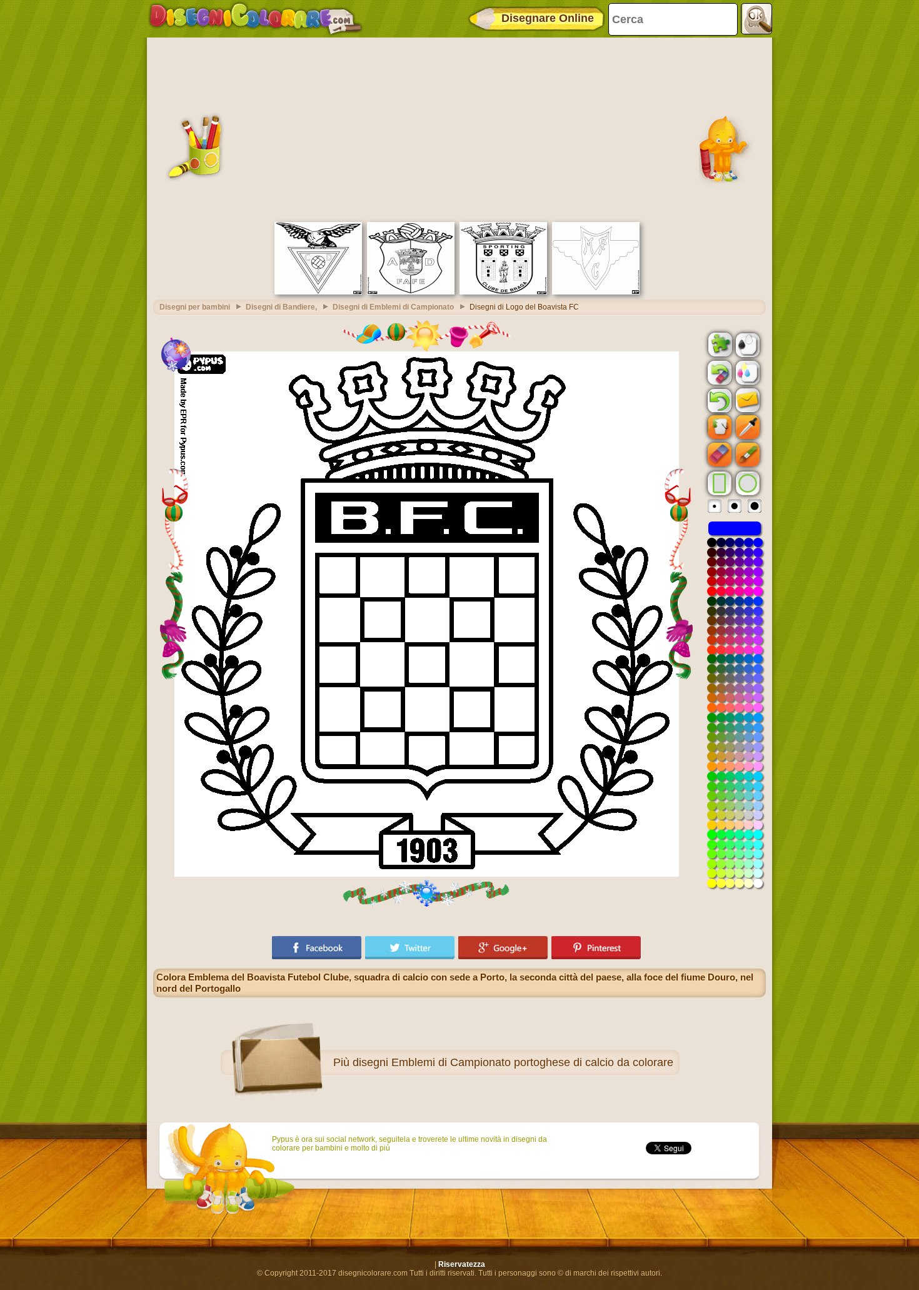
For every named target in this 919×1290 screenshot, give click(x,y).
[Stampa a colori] (746, 372)
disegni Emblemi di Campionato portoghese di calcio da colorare (513, 1062)
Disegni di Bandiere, (281, 307)
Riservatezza (461, 1264)
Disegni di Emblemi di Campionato (393, 307)
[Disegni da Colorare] (255, 19)
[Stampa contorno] (746, 344)
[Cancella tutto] (718, 372)
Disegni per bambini (194, 307)
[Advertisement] (459, 128)
